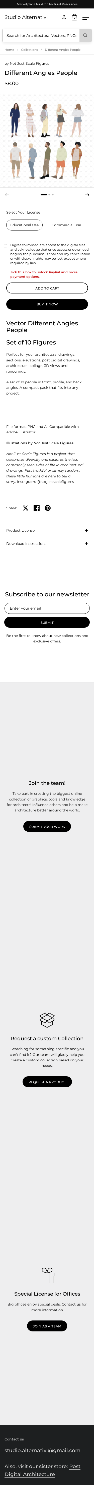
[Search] (85, 35)
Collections (29, 50)
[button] (44, 194)
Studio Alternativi (26, 17)
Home (9, 50)
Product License (20, 530)
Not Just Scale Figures (29, 63)
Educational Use (24, 225)
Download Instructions (26, 543)
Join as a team (47, 1326)
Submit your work (47, 827)
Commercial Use (66, 225)
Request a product (47, 1082)
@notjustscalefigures (55, 481)
